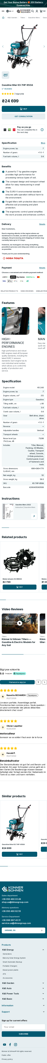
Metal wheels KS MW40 (12, 579)
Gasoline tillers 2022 (23, 505)
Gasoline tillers (34, 18)
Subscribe (23, 1034)
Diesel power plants (10, 970)
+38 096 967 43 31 (11, 920)
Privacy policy (7, 1059)
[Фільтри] (38, 682)
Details (42, 224)
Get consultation (23, 116)
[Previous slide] (3, 46)
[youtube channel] (4, 1044)
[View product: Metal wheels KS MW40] (19, 561)
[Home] (3, 17)
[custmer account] (36, 11)
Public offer (6, 1055)
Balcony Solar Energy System (14, 958)
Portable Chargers (10, 966)
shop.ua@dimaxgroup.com (15, 902)
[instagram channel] (15, 1044)
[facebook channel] (10, 1044)
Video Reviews (27, 291)
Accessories (8, 978)
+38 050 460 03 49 (11, 899)
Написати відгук (17, 682)
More (43, 143)
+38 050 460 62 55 (11, 911)
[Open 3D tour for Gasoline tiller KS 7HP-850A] (5, 75)
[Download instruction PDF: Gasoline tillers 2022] (34, 516)
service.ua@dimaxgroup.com (16, 923)
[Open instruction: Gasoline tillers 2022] (8, 511)
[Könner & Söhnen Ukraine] (23, 11)
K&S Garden (12, 18)
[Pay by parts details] (42, 129)
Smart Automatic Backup (12, 962)
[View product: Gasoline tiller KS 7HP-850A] (19, 822)
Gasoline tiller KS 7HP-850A (13, 844)
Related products (9, 291)
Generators (7, 954)
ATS (4, 974)
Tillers (22, 18)
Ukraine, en (10, 930)
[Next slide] (44, 46)
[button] (23, 46)
